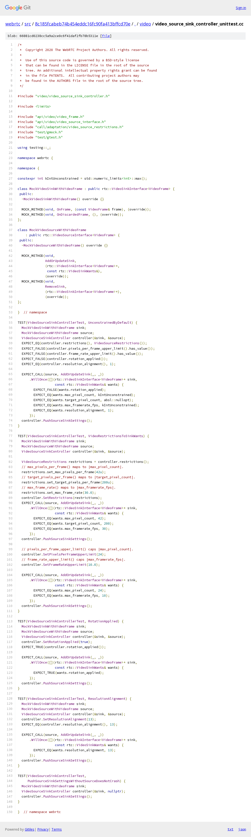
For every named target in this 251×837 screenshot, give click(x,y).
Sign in (241, 7)
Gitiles (29, 829)
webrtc (12, 24)
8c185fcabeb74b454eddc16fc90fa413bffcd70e (82, 24)
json (242, 829)
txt (230, 829)
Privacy (43, 829)
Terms (56, 829)
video (145, 24)
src (28, 24)
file (106, 36)
